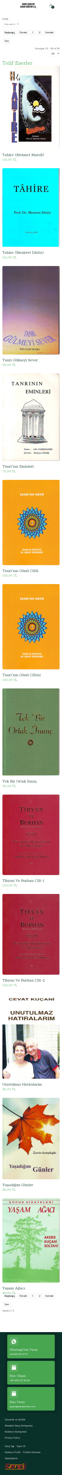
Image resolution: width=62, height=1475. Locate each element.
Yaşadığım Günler (17, 1185)
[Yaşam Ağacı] (31, 1240)
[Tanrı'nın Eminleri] (31, 416)
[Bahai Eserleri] (28, 5)
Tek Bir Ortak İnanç (19, 781)
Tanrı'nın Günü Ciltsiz (21, 675)
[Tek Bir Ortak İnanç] (31, 731)
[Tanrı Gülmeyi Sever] (31, 310)
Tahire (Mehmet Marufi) (23, 155)
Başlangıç (10, 32)
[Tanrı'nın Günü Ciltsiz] (31, 626)
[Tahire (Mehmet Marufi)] (31, 107)
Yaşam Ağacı (13, 1288)
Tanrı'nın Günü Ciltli (20, 570)
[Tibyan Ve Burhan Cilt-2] (31, 934)
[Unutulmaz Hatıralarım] (31, 1036)
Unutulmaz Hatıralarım (22, 1084)
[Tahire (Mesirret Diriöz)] (31, 207)
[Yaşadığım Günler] (31, 1138)
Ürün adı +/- (10, 24)
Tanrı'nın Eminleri (18, 466)
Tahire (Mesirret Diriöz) (23, 252)
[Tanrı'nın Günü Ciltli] (31, 522)
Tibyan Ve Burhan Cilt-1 (23, 880)
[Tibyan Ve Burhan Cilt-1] (31, 834)
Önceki (23, 32)
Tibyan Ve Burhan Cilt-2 (23, 980)
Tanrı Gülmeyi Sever (20, 360)
